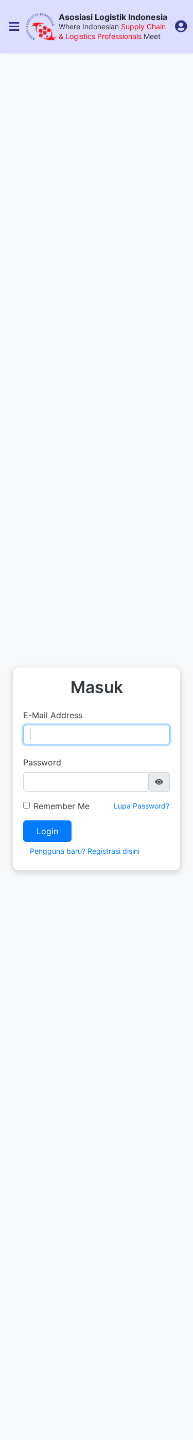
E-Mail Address (52, 715)
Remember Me (61, 806)
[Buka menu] (14, 27)
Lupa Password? (141, 805)
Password (42, 762)
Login (47, 831)
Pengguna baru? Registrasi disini (84, 851)
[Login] (181, 26)
